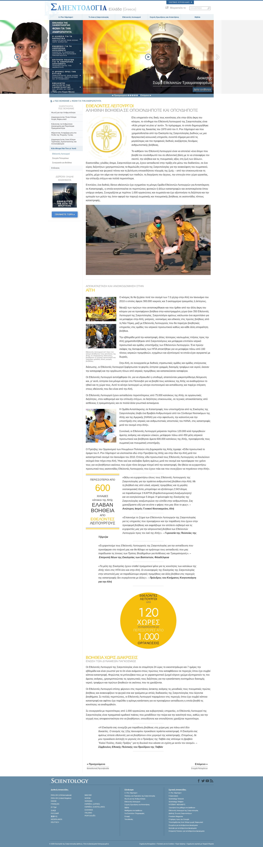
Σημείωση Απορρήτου (147, 844)
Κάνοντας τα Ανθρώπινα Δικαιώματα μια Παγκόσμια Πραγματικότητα (62, 126)
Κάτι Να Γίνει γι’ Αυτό (63, 148)
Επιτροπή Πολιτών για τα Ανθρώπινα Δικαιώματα (186, 831)
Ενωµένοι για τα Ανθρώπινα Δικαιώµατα (183, 825)
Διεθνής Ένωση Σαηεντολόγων (180, 813)
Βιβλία (197, 17)
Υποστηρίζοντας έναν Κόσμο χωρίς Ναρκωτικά (186, 822)
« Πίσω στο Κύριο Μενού (63, 92)
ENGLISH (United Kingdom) (61, 798)
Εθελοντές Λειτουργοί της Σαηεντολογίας (183, 810)
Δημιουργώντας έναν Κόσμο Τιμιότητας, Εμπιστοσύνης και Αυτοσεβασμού (63, 141)
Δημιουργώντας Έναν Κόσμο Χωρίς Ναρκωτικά (63, 118)
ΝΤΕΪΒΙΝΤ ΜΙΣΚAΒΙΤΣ (177, 804)
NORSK (88, 798)
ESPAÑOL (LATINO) (92, 804)
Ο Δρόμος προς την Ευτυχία (179, 819)
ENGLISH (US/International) (61, 795)
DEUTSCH (55, 822)
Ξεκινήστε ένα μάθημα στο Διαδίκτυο (182, 807)
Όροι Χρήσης (180, 844)
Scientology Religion (176, 802)
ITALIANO (88, 813)
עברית (53, 807)
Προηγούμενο (120, 95)
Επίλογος (55, 168)
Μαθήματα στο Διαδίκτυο (133, 810)
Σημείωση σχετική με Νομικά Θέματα (200, 844)
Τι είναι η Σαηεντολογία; (99, 17)
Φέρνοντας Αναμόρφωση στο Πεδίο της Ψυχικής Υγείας (63, 134)
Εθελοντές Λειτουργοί (131, 17)
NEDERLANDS (56, 819)
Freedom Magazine (176, 816)
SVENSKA (88, 801)
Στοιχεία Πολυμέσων (60, 158)
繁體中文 (54, 816)
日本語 (53, 810)
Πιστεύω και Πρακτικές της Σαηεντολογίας (139, 796)
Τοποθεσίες (128, 819)
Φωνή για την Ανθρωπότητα (63, 113)
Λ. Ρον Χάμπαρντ (65, 17)
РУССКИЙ (55, 813)
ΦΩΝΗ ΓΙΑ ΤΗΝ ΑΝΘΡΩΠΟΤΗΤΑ (86, 101)
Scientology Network (176, 799)
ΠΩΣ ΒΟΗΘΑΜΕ (62, 101)
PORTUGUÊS (90, 816)
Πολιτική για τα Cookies (165, 844)
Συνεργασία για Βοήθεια (62, 163)
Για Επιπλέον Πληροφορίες (134, 813)
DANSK (53, 801)
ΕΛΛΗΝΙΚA (89, 810)
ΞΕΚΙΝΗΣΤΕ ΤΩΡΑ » (65, 214)
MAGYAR (88, 795)
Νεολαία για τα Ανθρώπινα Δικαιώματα (182, 828)
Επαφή (127, 816)
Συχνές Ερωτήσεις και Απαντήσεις (164, 17)
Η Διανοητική (173, 796)
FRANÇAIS (55, 804)
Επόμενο (144, 95)
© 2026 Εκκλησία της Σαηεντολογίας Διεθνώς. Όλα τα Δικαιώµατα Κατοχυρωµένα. (79, 844)
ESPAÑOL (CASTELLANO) (95, 807)
